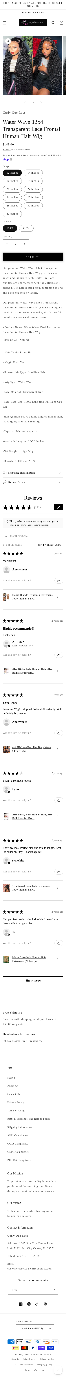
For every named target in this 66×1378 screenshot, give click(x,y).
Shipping (7, 149)
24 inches (12, 197)
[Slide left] (25, 102)
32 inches (12, 213)
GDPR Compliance (18, 1152)
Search (11, 1077)
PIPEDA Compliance (19, 1160)
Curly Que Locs (31, 1354)
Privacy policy (47, 1359)
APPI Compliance (17, 1135)
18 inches (33, 181)
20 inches (12, 189)
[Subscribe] (54, 1290)
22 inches (33, 189)
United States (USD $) (31, 1328)
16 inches (12, 181)
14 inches (33, 172)
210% (26, 228)
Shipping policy (44, 1365)
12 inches (12, 172)
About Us (12, 1086)
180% (10, 228)
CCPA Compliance (17, 1143)
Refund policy (30, 1359)
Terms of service (25, 1365)
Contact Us (13, 1094)
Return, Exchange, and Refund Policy (28, 1118)
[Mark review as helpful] (58, 581)
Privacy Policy (15, 1102)
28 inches (12, 205)
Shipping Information (19, 1127)
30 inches (33, 205)
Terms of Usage (16, 1110)
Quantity (7, 236)
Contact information (35, 1370)
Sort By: (42, 545)
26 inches (33, 197)
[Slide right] (41, 102)
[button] (5, 23)
